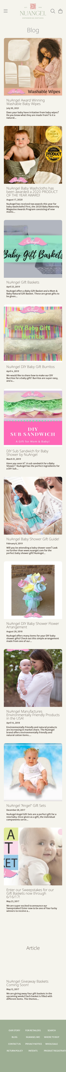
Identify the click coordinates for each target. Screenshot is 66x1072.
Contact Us (14, 1044)
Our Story (14, 1030)
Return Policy (15, 1050)
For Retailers (33, 1030)
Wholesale (51, 1044)
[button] (5, 11)
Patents (33, 1050)
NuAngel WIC (33, 1037)
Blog (14, 1037)
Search (52, 1030)
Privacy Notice (33, 1044)
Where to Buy (51, 1037)
